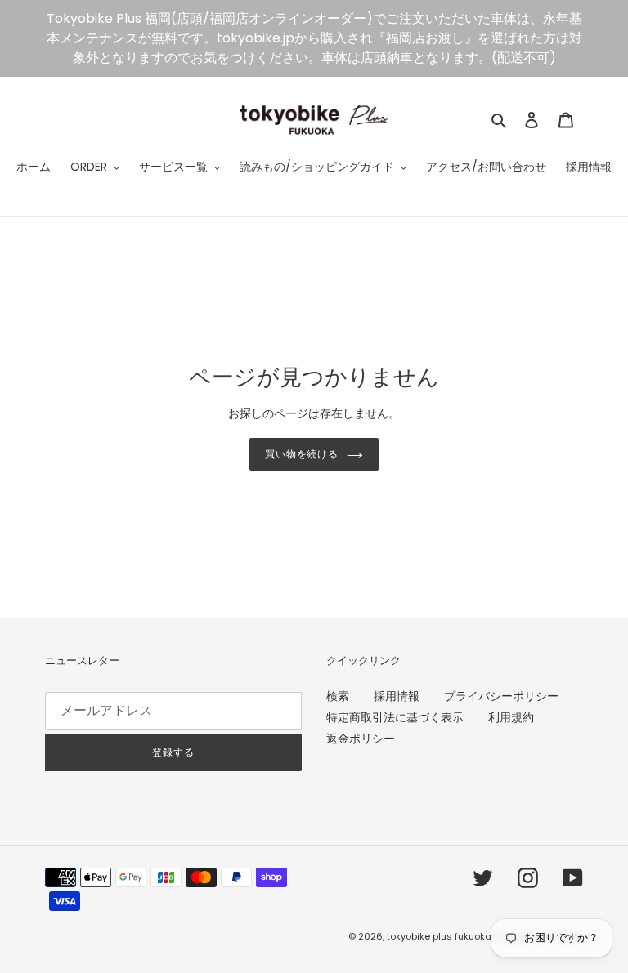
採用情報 (396, 696)
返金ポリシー (360, 738)
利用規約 (511, 717)
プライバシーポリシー (501, 696)
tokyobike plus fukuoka (439, 936)
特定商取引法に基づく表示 (395, 717)
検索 (337, 696)
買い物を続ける (302, 454)
